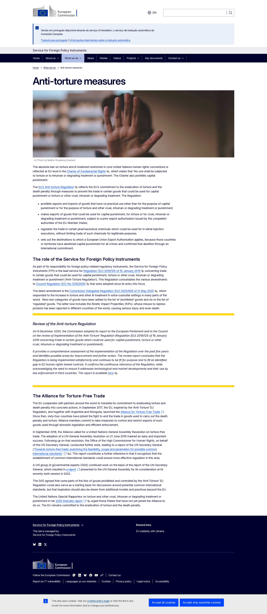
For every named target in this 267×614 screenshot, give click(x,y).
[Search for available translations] (107, 171)
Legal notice (143, 581)
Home (36, 58)
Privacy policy (123, 581)
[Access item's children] (58, 58)
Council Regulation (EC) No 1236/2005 (61, 283)
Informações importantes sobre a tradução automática (99, 40)
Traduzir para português (54, 40)
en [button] (154, 12)
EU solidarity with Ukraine (150, 531)
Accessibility (162, 581)
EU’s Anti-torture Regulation (56, 187)
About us (50, 58)
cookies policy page (98, 600)
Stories (104, 58)
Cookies (106, 581)
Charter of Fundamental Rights (86, 171)
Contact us (174, 58)
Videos (117, 58)
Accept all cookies (163, 602)
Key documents (154, 58)
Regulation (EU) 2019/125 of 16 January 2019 (111, 270)
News (90, 58)
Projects (131, 58)
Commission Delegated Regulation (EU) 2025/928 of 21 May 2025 (112, 291)
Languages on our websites (81, 581)
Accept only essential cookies (202, 602)
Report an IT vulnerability (47, 581)
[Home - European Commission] (58, 11)
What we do (71, 58)
